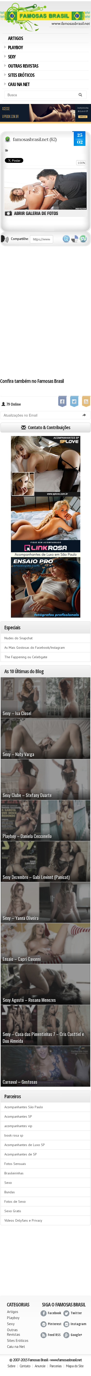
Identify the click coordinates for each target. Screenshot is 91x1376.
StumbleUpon (83, 239)
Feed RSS (54, 1334)
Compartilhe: (19, 239)
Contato (25, 1366)
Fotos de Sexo (15, 1201)
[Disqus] (45, 311)
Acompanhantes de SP (20, 1154)
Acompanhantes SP (18, 1116)
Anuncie (40, 1366)
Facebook (54, 1313)
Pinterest (54, 1323)
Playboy (14, 48)
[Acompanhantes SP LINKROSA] (45, 527)
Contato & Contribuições (48, 427)
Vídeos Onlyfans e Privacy (23, 1220)
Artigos (15, 38)
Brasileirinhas (14, 1173)
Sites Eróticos (20, 75)
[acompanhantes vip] (45, 113)
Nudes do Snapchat (18, 638)
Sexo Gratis (12, 1211)
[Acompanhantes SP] (45, 466)
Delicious (74, 239)
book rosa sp (13, 1135)
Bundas (9, 1192)
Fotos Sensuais (15, 1164)
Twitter (66, 239)
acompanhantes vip (18, 1126)
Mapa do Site (74, 1366)
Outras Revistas (22, 66)
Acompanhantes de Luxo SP (24, 1145)
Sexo (8, 1182)
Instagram (78, 1323)
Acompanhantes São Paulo (23, 1107)
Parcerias (56, 1366)
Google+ (76, 1334)
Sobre (11, 1366)
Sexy (11, 57)
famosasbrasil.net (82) (35, 139)
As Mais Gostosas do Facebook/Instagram (34, 647)
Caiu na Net (18, 85)
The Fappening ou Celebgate (25, 657)
